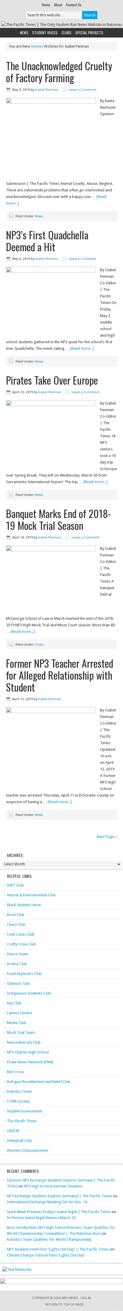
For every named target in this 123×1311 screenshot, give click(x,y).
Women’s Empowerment (27, 1150)
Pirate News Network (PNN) (30, 1062)
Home (46, 4)
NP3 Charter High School (28, 1052)
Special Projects (89, 32)
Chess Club (16, 924)
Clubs (66, 32)
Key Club (14, 1003)
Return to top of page (64, 1305)
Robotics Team (19, 1091)
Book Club (15, 914)
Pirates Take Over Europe (52, 380)
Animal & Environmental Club (31, 895)
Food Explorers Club (24, 973)
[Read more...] (82, 348)
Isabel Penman (46, 90)
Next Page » (107, 836)
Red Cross (15, 1072)
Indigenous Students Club (29, 993)
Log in (85, 1298)
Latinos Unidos (19, 1013)
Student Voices (45, 32)
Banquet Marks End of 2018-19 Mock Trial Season (58, 519)
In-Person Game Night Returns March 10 (41, 1217)
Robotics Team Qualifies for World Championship (49, 1239)
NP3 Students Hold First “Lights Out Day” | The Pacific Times (58, 1249)
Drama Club (17, 964)
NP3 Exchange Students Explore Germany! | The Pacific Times (59, 1196)
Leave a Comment (82, 90)
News (24, 32)
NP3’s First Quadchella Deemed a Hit (47, 240)
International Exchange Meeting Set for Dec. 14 (47, 1202)
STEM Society (18, 1101)
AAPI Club (15, 885)
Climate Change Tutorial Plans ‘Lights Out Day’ (45, 1255)
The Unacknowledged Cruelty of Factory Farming (59, 71)
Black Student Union (24, 905)
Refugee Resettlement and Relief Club (39, 1081)
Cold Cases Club (21, 934)
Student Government (24, 1111)
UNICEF (13, 1131)
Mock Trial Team (21, 1032)
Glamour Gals (18, 983)
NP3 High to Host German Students (53, 1186)
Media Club (16, 1022)
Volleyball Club (19, 1140)
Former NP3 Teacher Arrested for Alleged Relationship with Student (59, 675)
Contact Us (74, 4)
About (58, 4)
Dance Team (17, 954)
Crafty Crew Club (21, 944)
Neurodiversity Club (24, 1042)
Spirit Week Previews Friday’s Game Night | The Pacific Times (59, 1211)
